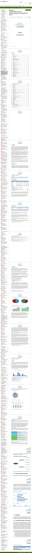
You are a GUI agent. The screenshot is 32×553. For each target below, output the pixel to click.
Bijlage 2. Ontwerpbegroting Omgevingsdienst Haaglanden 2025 (4, 68)
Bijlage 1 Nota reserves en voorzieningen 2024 (4, 173)
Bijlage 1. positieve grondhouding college (3, 329)
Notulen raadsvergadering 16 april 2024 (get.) (4, 37)
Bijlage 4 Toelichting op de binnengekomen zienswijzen (3, 239)
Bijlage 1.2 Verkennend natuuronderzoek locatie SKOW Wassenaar (3, 424)
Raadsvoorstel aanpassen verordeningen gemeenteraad (4, 354)
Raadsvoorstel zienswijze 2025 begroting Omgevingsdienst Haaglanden (4, 59)
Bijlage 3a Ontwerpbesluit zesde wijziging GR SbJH (4, 225)
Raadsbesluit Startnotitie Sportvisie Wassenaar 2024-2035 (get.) (4, 311)
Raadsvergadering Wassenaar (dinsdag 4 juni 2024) (16, 7)
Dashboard (2, 5)
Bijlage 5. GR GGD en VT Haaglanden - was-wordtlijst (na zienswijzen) (4, 276)
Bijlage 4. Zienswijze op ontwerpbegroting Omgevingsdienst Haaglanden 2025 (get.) (4, 78)
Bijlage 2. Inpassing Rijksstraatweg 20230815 (3, 333)
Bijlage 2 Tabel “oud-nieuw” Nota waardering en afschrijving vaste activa (4, 197)
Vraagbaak (19, 5)
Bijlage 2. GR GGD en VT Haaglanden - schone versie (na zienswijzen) (4, 262)
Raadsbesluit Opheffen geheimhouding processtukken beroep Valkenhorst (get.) (4, 29)
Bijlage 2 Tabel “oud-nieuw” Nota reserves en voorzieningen (4, 176)
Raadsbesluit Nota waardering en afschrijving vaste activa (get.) (4, 202)
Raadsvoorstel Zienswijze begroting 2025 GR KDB (4, 479)
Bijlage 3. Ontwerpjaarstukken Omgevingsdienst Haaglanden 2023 (4, 73)
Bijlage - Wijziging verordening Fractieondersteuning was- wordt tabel (4, 358)
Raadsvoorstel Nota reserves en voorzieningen (4, 169)
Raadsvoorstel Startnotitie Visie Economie (4, 464)
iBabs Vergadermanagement (22, 552)
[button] (30, 3)
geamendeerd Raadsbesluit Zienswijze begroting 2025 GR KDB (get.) (4, 495)
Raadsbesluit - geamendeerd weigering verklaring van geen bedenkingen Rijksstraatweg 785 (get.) (4, 342)
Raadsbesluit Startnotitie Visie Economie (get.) (3, 472)
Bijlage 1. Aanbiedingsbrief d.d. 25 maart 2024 (4, 482)
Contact (23, 5)
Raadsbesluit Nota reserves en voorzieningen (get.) (4, 180)
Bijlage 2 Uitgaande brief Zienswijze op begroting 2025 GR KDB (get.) (4, 487)
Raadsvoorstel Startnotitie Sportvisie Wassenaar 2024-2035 (4, 297)
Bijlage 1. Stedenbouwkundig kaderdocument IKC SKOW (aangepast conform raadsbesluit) (4, 414)
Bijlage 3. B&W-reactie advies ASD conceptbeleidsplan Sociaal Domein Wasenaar (4, 522)
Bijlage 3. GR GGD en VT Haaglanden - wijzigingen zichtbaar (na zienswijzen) (4, 267)
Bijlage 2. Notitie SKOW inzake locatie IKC (4, 431)
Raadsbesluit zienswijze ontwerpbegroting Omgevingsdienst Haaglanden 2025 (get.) (4, 84)
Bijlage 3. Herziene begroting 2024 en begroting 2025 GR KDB (4, 491)
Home (6, 7)
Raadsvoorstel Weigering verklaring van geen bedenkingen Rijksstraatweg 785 (4, 324)
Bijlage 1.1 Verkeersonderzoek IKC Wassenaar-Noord (4, 419)
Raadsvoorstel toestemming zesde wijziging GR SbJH (4, 212)
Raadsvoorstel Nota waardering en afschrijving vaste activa (4, 188)
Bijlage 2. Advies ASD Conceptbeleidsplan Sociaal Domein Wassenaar (4, 517)
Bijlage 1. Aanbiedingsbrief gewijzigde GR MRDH (4, 146)
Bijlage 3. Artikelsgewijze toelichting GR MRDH (4, 152)
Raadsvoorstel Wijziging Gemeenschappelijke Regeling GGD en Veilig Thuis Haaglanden (4, 253)
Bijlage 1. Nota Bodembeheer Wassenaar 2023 (4, 130)
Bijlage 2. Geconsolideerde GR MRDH (4, 149)
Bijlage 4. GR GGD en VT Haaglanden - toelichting (4, 272)
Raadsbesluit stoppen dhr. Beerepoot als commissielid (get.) (4, 290)
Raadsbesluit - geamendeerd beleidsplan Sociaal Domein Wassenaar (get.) (4, 527)
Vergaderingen (6, 5)
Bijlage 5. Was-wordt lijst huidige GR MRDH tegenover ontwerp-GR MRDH (4, 159)
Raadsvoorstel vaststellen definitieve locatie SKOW (4, 409)
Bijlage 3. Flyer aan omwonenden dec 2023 (4, 337)
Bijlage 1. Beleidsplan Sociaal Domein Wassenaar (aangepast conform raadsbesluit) (4, 512)
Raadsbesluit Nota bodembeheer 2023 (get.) (4, 133)
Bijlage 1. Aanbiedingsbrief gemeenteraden (3, 258)
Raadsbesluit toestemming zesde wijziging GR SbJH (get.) (4, 243)
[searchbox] (24, 3)
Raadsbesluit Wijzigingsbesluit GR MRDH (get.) (4, 163)
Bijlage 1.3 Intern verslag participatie (3, 428)
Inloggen (29, 552)
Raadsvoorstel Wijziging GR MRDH (4, 143)
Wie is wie (15, 5)
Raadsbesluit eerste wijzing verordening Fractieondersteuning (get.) (4, 363)
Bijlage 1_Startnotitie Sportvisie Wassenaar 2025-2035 (4, 302)
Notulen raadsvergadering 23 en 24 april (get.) (4, 40)
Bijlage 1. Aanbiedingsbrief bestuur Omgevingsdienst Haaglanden (3, 64)
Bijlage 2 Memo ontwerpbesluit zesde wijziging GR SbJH (4, 221)
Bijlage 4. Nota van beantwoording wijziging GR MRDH (4, 155)
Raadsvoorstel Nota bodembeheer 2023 (4, 126)
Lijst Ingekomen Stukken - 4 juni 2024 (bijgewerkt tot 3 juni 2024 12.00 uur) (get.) (4, 47)
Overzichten (11, 5)
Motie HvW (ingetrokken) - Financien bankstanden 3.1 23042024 (3, 392)
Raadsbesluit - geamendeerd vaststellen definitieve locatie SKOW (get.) (4, 435)
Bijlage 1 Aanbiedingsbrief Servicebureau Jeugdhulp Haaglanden (3, 216)
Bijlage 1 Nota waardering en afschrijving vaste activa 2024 (4, 192)
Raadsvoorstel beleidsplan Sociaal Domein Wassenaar (4, 508)
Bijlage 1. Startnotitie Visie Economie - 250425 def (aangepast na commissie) (4, 468)
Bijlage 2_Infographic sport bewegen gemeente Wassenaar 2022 (4, 307)
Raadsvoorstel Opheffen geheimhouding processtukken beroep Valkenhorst (4, 23)
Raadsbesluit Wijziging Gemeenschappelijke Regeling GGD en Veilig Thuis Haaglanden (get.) (4, 282)
